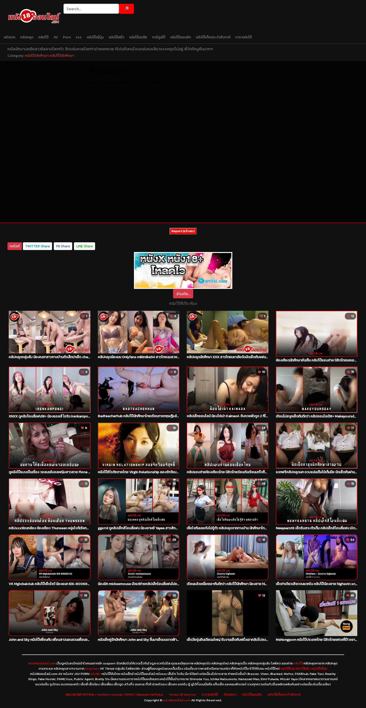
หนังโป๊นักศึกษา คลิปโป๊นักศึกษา (49, 55)
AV (56, 37)
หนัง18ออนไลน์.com (42, 663)
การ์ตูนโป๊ (158, 37)
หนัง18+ (95, 673)
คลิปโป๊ (43, 37)
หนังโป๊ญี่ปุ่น (95, 37)
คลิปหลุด (26, 37)
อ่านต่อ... (183, 294)
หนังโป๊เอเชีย (138, 37)
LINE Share (84, 246)
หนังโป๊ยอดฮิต (180, 37)
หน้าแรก (9, 37)
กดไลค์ (15, 246)
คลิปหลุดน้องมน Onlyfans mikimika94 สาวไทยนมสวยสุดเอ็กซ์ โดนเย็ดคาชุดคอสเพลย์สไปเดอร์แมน (170, 357)
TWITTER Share (37, 246)
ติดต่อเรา (230, 694)
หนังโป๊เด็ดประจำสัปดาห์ (213, 37)
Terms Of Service (182, 694)
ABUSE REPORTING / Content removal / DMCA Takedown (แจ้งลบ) (114, 694)
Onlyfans (92, 668)
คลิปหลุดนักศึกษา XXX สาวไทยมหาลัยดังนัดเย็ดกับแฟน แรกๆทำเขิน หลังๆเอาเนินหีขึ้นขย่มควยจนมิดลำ (259, 357)
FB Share (63, 246)
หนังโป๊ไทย (287, 668)
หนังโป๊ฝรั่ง (116, 37)
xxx (79, 37)
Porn (67, 37)
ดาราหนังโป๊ (243, 37)
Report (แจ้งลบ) (183, 231)
